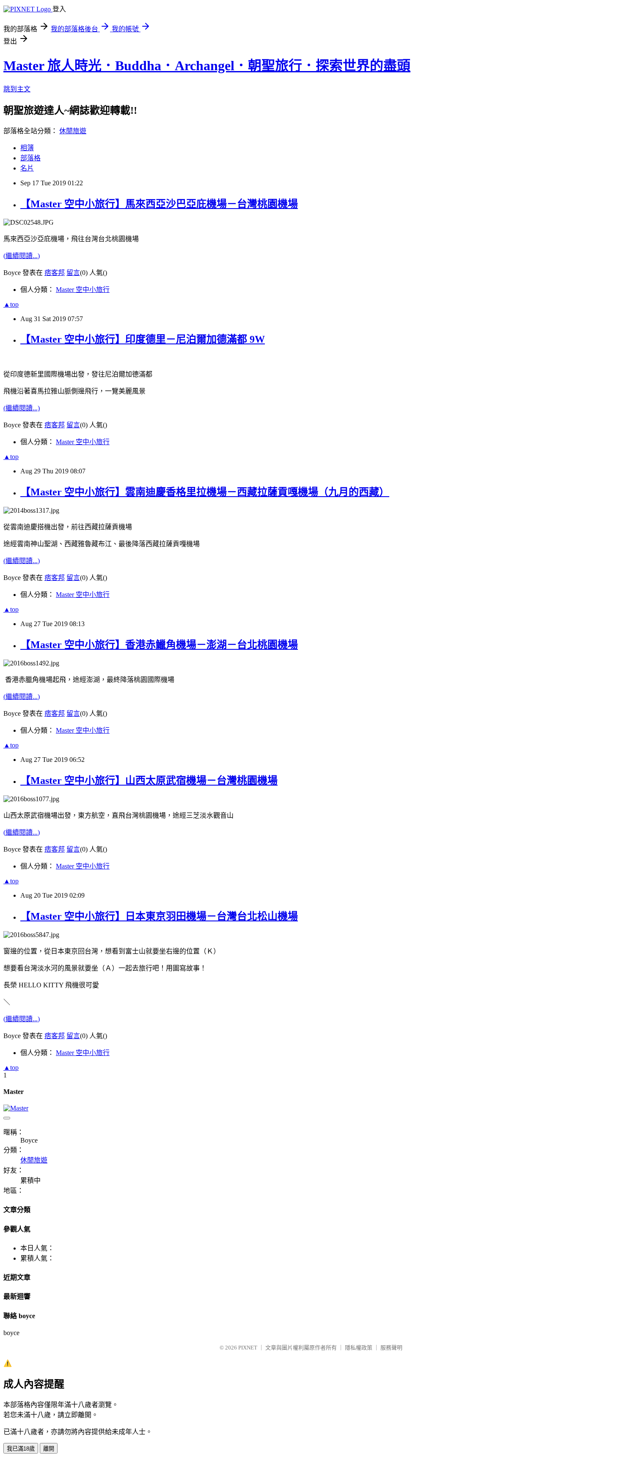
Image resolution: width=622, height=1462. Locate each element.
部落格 (30, 158)
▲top (11, 304)
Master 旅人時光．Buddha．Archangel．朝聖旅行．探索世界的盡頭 (206, 65)
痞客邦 (54, 272)
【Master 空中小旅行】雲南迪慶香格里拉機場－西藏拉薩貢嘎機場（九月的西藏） (204, 491)
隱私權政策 (358, 1347)
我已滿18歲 (21, 1449)
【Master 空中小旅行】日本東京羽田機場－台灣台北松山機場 (159, 916)
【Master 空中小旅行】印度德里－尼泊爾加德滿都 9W (142, 339)
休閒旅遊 (72, 131)
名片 (27, 168)
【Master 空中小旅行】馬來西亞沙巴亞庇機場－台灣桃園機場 (159, 203)
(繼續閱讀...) (21, 255)
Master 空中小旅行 (83, 289)
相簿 (27, 147)
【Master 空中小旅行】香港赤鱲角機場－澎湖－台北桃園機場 (159, 644)
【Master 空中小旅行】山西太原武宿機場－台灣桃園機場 (149, 780)
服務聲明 (391, 1347)
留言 (73, 272)
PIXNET (247, 1347)
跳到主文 (16, 89)
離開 (48, 1449)
